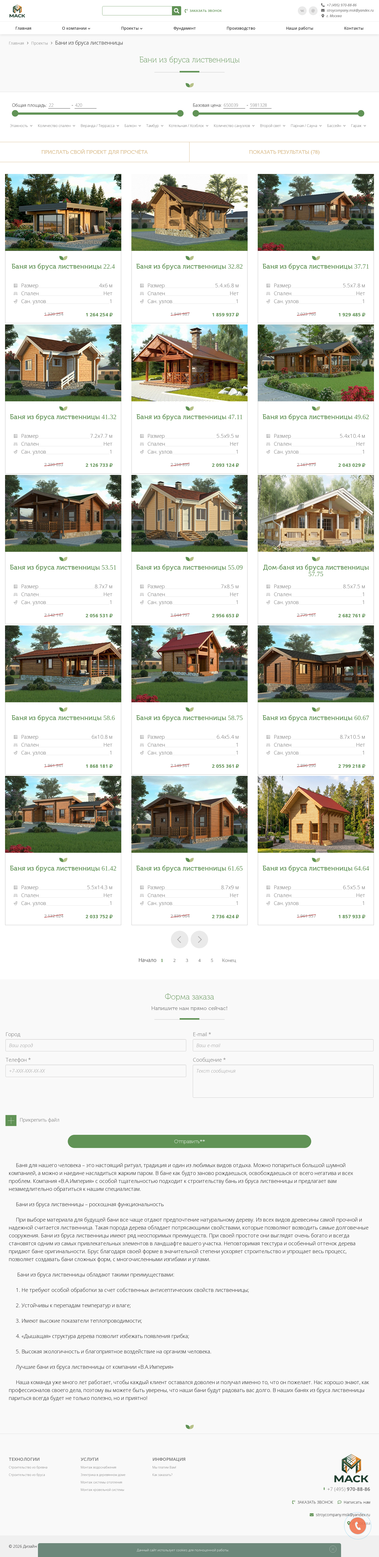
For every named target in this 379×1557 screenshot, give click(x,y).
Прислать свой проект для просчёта (94, 152)
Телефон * (18, 1059)
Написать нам (357, 1502)
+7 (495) (348, 1489)
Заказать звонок (206, 10)
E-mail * (202, 1034)
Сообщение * (209, 1059)
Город (12, 1034)
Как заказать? (162, 1475)
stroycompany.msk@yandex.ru (350, 10)
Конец (229, 960)
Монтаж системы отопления (101, 1482)
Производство (241, 28)
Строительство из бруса (27, 1475)
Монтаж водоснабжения (98, 1467)
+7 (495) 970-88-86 (342, 5)
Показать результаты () (284, 152)
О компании (74, 28)
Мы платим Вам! (164, 1467)
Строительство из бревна (28, 1467)
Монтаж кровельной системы (102, 1490)
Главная (23, 28)
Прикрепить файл (39, 1119)
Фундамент (184, 28)
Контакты (354, 28)
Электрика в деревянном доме (103, 1475)
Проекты (130, 28)
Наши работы (299, 28)
